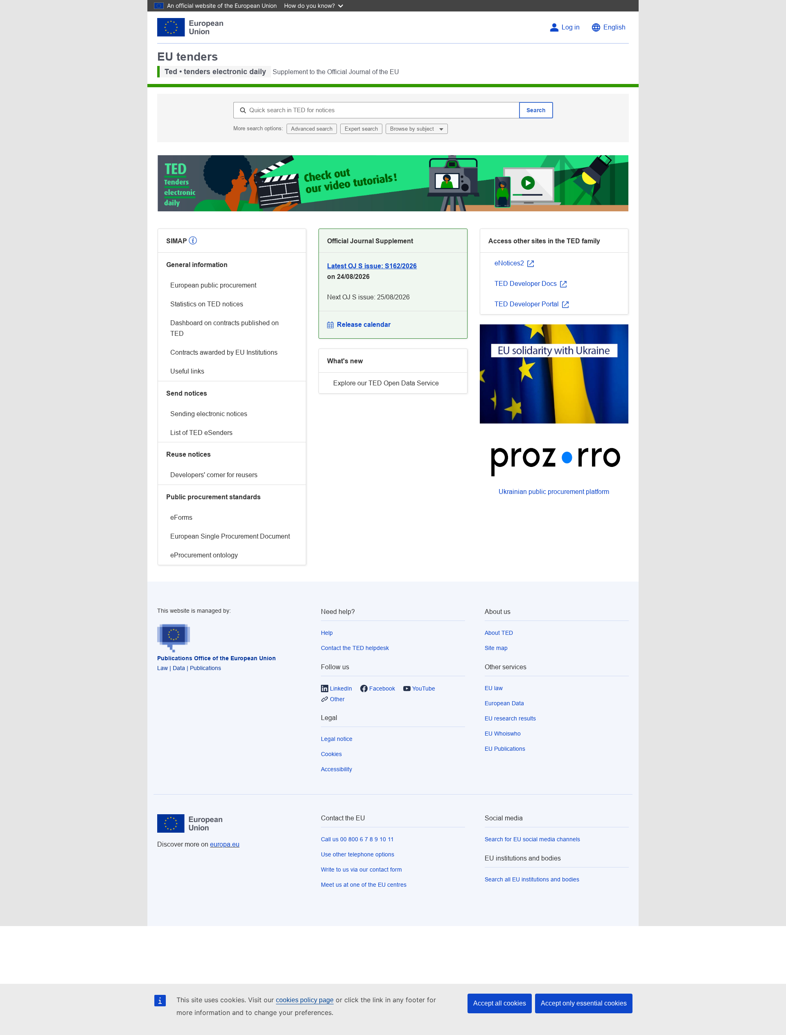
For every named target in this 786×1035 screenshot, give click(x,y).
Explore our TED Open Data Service (386, 383)
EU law (494, 688)
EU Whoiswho (503, 733)
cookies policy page (305, 999)
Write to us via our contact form (361, 869)
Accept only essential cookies (584, 1003)
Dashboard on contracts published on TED (224, 328)
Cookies (331, 754)
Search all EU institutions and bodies (532, 879)
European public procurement (213, 285)
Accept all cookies (499, 1003)
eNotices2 (510, 263)
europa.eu (224, 844)
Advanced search (311, 129)
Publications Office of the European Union (216, 658)
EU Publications (505, 748)
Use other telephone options (357, 854)
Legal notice (336, 739)
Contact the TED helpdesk (355, 648)
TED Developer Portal (527, 304)
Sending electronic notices (208, 413)
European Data (504, 703)
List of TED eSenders (201, 432)
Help (327, 633)
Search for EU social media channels (532, 839)
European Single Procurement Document (230, 536)
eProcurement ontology (204, 555)
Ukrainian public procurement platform (554, 491)
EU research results (510, 718)
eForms (181, 517)
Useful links (187, 371)
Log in (571, 27)
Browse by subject (413, 129)
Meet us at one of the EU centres (364, 884)
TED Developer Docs (526, 283)
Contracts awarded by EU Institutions (224, 352)
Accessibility (336, 769)
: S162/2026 (372, 266)
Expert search (361, 129)
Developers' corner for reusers (213, 474)
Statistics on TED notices (206, 304)
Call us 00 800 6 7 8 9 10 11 (357, 839)
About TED (499, 633)
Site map (496, 648)
